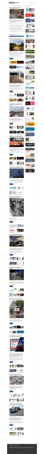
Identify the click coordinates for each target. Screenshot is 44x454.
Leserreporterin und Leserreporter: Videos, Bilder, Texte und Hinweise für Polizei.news (16, 336)
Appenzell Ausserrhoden (13, 5)
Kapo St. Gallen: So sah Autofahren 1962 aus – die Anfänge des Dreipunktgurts (17, 197)
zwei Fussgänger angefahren (17, 149)
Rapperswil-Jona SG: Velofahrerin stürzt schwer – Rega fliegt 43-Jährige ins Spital (16, 71)
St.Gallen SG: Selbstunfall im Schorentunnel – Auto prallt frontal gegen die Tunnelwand (16, 234)
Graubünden (32, 5)
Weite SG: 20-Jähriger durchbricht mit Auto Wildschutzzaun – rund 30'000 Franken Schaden (16, 268)
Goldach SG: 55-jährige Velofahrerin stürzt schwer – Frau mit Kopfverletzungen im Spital (16, 39)
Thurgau (24, 5)
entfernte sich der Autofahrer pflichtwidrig (14, 182)
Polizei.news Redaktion (14, 19)
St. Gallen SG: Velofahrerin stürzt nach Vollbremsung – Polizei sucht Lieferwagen (16, 374)
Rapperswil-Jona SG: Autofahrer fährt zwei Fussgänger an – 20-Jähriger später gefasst (16, 136)
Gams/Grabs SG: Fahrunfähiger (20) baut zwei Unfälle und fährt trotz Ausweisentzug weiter (16, 167)
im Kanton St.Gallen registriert (18, 320)
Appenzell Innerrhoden (18, 5)
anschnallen (17, 219)
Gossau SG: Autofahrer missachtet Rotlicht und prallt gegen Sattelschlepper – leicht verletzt (16, 104)
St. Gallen (22, 5)
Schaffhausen (27, 5)
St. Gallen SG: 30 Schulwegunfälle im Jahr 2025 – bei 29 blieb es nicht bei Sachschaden (16, 299)
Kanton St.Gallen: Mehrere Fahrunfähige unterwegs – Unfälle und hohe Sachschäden (16, 404)
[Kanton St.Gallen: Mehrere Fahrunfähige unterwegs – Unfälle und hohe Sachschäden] (17, 410)
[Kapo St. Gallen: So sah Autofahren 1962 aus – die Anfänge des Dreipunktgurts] (17, 207)
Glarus (30, 5)
